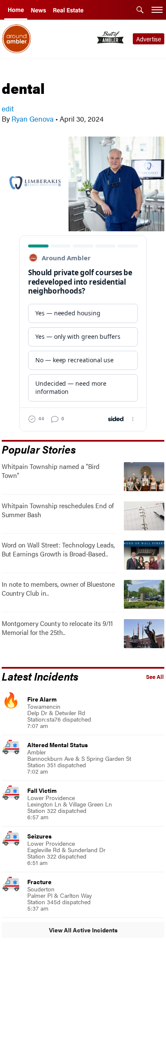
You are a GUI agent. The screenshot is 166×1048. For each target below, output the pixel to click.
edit (8, 108)
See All (155, 677)
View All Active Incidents (83, 930)
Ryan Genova (32, 119)
